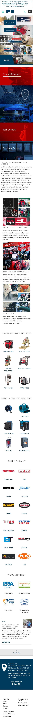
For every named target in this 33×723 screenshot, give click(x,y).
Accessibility (7, 716)
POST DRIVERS (8, 388)
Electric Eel (24, 496)
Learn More (20, 6)
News (4, 621)
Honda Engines (8, 479)
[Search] (24, 12)
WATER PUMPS (24, 388)
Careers (5, 706)
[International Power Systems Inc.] (10, 11)
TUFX (24, 564)
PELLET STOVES (24, 451)
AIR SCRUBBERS (9, 433)
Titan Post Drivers (8, 530)
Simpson (24, 513)
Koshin (9, 496)
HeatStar (24, 547)
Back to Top (16, 653)
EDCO (24, 479)
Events (5, 701)
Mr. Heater (9, 564)
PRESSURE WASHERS (24, 369)
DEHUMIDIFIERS (24, 433)
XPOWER (24, 530)
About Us (6, 699)
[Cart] (30, 11)
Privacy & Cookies (8, 714)
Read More (6, 642)
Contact (5, 708)
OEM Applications (23, 705)
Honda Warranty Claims (23, 699)
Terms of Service (8, 711)
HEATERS (8, 451)
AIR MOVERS (24, 416)
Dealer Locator (22, 703)
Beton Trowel (8, 547)
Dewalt (9, 513)
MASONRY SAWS (24, 352)
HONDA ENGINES (8, 352)
